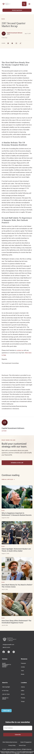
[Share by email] (16, 43)
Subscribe (18, 734)
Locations (24, 682)
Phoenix (23, 697)
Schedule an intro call (17, 462)
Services (4, 659)
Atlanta (23, 687)
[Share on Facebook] (12, 43)
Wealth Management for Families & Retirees (6, 665)
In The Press (5, 690)
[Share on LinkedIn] (8, 43)
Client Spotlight (6, 687)
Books (22, 674)
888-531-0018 (6, 647)
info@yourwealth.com (8, 644)
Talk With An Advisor (5, 698)
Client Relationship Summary (9, 742)
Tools (22, 670)
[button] (29, 4)
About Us (5, 682)
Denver (23, 694)
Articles (23, 667)
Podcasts (23, 663)
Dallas (22, 690)
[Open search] (24, 4)
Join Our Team (6, 694)
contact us (20, 350)
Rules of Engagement (26, 742)
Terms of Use (22, 745)
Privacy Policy (12, 745)
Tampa (23, 701)
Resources (24, 659)
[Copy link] (20, 43)
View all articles (7, 479)
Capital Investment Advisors (14, 33)
